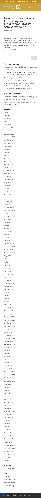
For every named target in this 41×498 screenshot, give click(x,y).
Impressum (27, 495)
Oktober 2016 (8, 451)
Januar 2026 (8, 131)
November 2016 (9, 448)
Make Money (8, 102)
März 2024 (7, 198)
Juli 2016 (7, 460)
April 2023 (7, 231)
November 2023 (9, 210)
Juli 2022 (7, 259)
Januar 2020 (8, 332)
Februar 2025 (8, 164)
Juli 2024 (7, 186)
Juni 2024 (7, 189)
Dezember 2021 (9, 280)
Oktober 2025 (8, 140)
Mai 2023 (7, 228)
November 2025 (9, 137)
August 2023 (8, 219)
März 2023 (7, 235)
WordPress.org (9, 486)
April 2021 (7, 305)
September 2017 (9, 418)
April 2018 (7, 396)
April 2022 (7, 268)
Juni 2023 (7, 225)
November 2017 (9, 411)
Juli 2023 (7, 222)
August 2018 (8, 384)
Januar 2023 (8, 241)
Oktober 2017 (8, 414)
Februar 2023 (8, 238)
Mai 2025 (7, 155)
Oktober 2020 (8, 323)
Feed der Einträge (10, 479)
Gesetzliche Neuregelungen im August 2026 (18, 89)
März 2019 (7, 363)
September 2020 (9, 326)
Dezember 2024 (9, 170)
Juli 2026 (7, 113)
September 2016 (9, 454)
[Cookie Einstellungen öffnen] (3, 495)
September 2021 (9, 289)
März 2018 (7, 399)
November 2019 (9, 338)
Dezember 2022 (9, 244)
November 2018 (9, 375)
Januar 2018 (8, 405)
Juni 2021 (7, 299)
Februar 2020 (8, 329)
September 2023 (9, 216)
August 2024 (8, 183)
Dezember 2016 (9, 445)
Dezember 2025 (9, 134)
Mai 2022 (7, 265)
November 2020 (9, 320)
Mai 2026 (7, 119)
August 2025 (8, 146)
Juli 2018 (7, 387)
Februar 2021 (8, 311)
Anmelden (7, 476)
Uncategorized (9, 468)
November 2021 (9, 283)
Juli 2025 (7, 149)
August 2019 (8, 347)
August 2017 (8, 421)
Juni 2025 (7, 152)
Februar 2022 (8, 274)
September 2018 (9, 381)
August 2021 (8, 292)
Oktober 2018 (8, 378)
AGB (20, 495)
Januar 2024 (8, 204)
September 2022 (9, 253)
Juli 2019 (7, 350)
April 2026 (7, 122)
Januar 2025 (8, 167)
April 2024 (7, 195)
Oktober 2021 (8, 286)
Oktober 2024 (8, 177)
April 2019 (7, 360)
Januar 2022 (8, 277)
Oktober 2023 (8, 213)
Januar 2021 (8, 314)
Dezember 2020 (9, 317)
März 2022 (7, 271)
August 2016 (8, 457)
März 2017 (7, 436)
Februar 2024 (8, 201)
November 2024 (9, 174)
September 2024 (9, 180)
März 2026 (7, 125)
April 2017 (7, 433)
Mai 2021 (7, 302)
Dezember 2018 (9, 372)
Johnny (6, 97)
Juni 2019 (7, 353)
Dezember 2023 (9, 207)
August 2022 (8, 256)
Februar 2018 (8, 402)
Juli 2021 (7, 296)
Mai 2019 (7, 357)
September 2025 (9, 143)
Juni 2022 (7, 262)
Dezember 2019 (9, 335)
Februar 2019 (8, 366)
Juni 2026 (7, 116)
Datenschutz (11, 495)
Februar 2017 (8, 439)
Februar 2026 (8, 128)
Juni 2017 (7, 427)
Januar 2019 (8, 369)
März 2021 (7, 308)
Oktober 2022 (8, 250)
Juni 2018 (7, 390)
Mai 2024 (7, 192)
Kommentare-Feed (10, 483)
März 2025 (7, 161)
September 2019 (9, 344)
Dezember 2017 (9, 408)
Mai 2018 (7, 393)
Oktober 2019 (8, 341)
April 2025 (7, 158)
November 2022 (9, 247)
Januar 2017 (8, 442)
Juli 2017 (7, 424)
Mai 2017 (7, 430)
